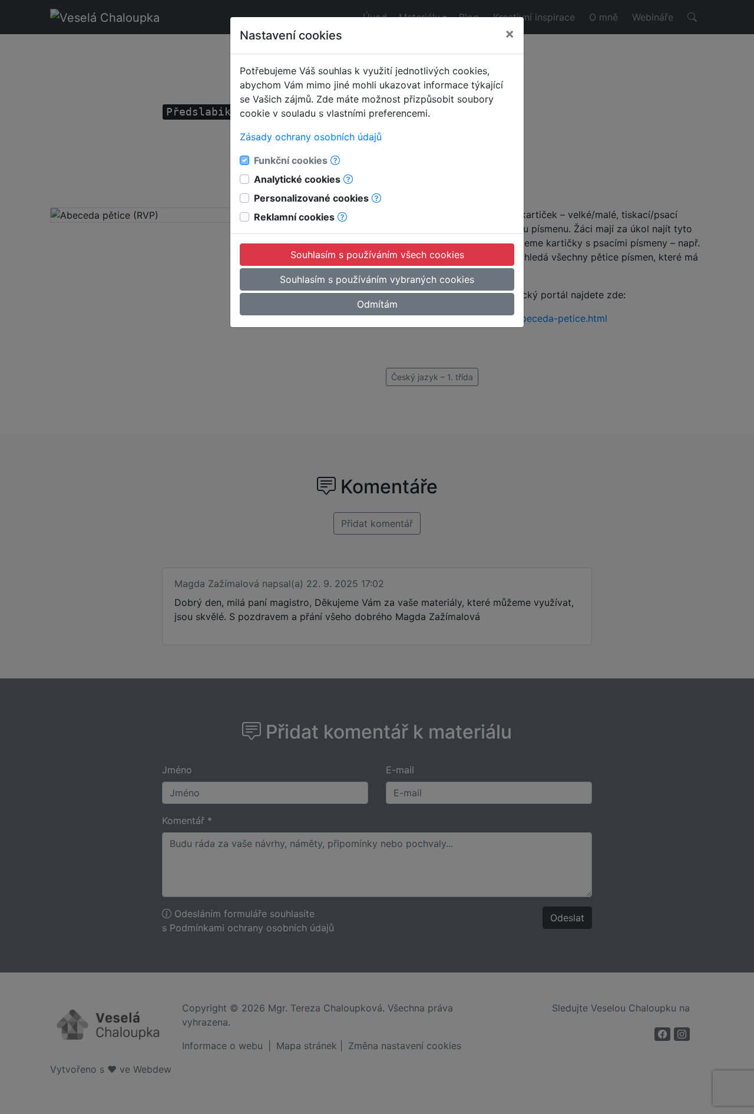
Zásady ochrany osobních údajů (311, 137)
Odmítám (377, 304)
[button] (335, 160)
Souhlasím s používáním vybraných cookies (377, 279)
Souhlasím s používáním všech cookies (377, 255)
